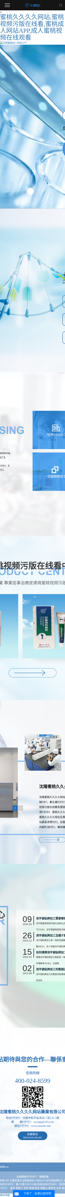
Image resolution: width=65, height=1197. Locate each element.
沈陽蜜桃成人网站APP (33, 1180)
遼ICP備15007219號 (26, 1184)
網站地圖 (5, 1195)
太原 (58, 1188)
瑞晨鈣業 (44, 1176)
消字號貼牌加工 (54, 1180)
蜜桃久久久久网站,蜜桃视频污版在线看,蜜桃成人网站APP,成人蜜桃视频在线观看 (32, 27)
